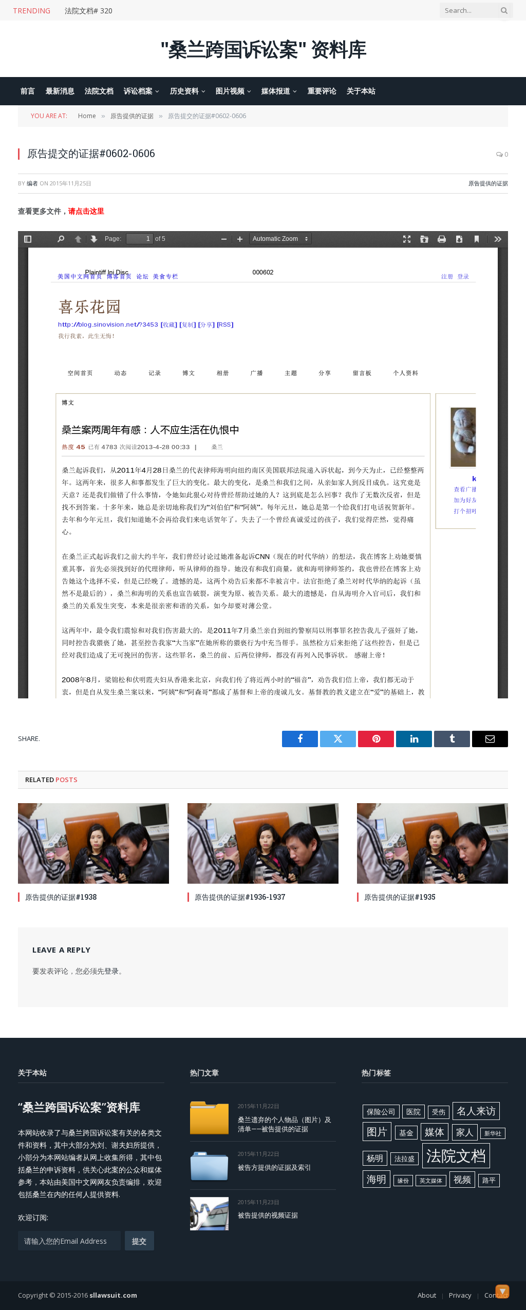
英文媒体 (431, 1180)
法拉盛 (404, 1158)
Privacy (460, 1295)
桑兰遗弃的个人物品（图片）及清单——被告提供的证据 (284, 1124)
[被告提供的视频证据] (209, 1213)
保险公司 (381, 1111)
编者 (32, 183)
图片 (377, 1131)
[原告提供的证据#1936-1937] (263, 843)
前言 (28, 91)
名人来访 (476, 1110)
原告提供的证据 (488, 183)
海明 (376, 1178)
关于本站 (361, 91)
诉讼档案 (138, 91)
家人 (465, 1132)
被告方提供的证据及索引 (274, 1167)
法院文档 (99, 91)
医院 (413, 1111)
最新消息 (60, 91)
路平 (489, 1180)
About (427, 1295)
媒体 (434, 1131)
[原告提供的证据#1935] (432, 843)
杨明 (375, 1158)
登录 (111, 971)
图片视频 (230, 91)
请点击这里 (86, 211)
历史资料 (184, 91)
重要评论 (322, 91)
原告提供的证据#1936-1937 (240, 897)
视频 (462, 1179)
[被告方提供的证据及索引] (209, 1165)
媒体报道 (275, 91)
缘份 (403, 1180)
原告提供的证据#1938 (61, 897)
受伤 (438, 1111)
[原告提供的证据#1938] (93, 843)
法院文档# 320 (88, 10)
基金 (406, 1132)
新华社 (492, 1133)
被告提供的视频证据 (268, 1215)
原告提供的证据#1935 (400, 897)
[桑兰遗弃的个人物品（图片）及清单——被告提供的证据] (209, 1117)
